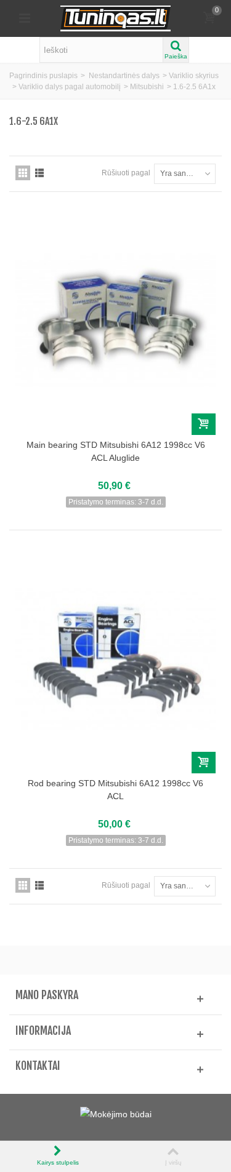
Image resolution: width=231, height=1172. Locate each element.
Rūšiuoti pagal (126, 173)
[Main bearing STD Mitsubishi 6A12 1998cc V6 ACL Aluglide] (115, 320)
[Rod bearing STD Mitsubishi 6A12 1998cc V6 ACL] (115, 659)
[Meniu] (25, 18)
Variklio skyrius (194, 75)
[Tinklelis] (22, 172)
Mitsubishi (147, 86)
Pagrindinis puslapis (43, 75)
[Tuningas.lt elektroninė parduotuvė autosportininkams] (115, 18)
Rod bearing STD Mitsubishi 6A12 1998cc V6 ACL (115, 789)
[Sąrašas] (39, 172)
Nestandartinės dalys (124, 75)
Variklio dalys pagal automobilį (69, 86)
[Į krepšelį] (204, 424)
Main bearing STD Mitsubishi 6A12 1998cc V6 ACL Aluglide (115, 451)
